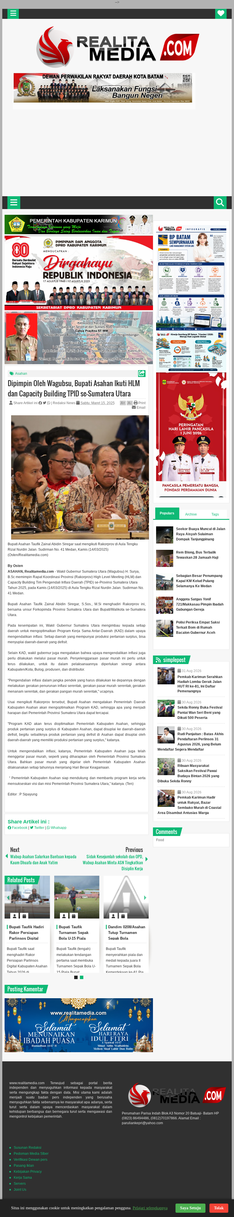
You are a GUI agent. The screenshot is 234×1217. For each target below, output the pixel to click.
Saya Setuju (190, 1208)
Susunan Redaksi (27, 1148)
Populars (167, 513)
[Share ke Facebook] (41, 403)
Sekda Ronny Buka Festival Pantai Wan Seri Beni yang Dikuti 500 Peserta (199, 712)
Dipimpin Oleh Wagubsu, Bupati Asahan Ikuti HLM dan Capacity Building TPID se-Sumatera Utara (74, 388)
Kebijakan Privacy (28, 1172)
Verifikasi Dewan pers (30, 1160)
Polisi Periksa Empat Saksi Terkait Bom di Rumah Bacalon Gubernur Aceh (198, 627)
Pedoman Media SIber (31, 1154)
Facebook (19, 828)
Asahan (21, 374)
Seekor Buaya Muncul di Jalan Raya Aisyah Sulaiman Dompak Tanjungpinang (200, 534)
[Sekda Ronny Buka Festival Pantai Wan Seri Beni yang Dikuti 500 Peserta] (166, 708)
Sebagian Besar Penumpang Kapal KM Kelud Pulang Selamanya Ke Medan (199, 581)
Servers (20, 1184)
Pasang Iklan (24, 1166)
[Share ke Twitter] (45, 403)
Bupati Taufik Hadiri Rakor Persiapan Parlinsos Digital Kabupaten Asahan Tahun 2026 (26, 938)
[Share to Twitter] (36, 902)
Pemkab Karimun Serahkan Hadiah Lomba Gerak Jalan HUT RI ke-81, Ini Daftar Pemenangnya (199, 684)
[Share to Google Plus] (43, 902)
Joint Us (20, 1190)
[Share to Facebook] (28, 902)
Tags (215, 514)
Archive (191, 514)
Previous (8, 897)
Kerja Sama (23, 1178)
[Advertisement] (117, 152)
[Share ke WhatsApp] (49, 403)
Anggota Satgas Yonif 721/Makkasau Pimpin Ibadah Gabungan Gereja (199, 604)
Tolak (219, 1208)
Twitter (39, 828)
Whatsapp (58, 828)
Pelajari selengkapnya (150, 1208)
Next (145, 897)
